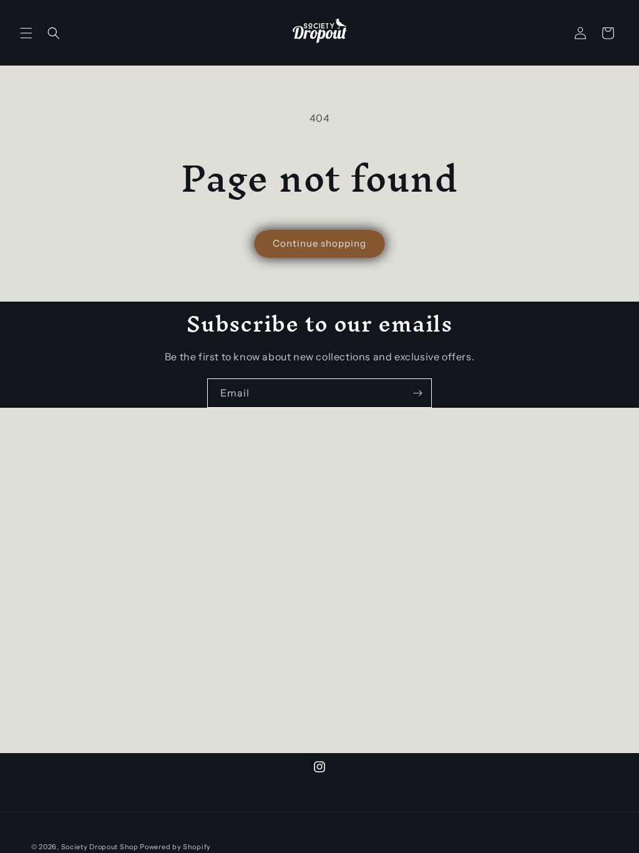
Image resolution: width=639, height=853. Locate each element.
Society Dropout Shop (100, 846)
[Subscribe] (417, 393)
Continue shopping (319, 243)
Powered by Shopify (175, 846)
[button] (26, 33)
